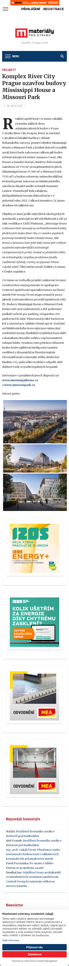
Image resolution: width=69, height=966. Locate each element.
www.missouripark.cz (19, 385)
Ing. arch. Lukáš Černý (21, 849)
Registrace (53, 9)
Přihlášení (30, 9)
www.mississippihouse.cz (20, 380)
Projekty (9, 70)
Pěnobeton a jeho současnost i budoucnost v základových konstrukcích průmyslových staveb (33, 854)
